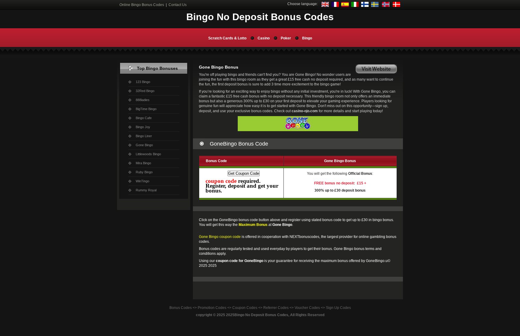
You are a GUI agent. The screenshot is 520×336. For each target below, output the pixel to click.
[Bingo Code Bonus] (335, 6)
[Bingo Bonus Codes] (325, 6)
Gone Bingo (144, 145)
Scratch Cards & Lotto (227, 38)
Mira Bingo (143, 163)
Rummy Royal (146, 190)
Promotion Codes (212, 308)
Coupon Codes (244, 308)
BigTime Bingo (146, 109)
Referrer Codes (276, 308)
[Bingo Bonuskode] (386, 6)
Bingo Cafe (144, 118)
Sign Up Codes (338, 308)
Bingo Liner (144, 136)
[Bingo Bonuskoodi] (365, 6)
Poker (286, 38)
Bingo (307, 38)
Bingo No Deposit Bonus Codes (261, 315)
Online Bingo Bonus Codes (141, 5)
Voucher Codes (307, 308)
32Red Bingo (145, 91)
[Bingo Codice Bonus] (355, 6)
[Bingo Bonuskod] (375, 6)
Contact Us (178, 5)
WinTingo (142, 181)
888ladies (143, 100)
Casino (264, 38)
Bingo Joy (143, 127)
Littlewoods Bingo (148, 154)
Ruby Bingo (144, 172)
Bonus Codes (180, 308)
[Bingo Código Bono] (345, 6)
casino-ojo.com (305, 111)
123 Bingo (143, 82)
